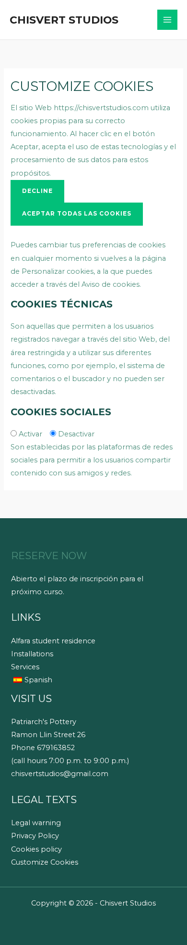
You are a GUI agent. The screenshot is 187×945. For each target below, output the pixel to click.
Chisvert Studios (64, 19)
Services (25, 667)
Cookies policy (36, 849)
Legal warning (36, 822)
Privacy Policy (35, 835)
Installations (32, 654)
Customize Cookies (44, 862)
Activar (30, 434)
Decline (37, 191)
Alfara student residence (53, 641)
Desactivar (76, 434)
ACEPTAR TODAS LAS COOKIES (76, 213)
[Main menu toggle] (167, 20)
